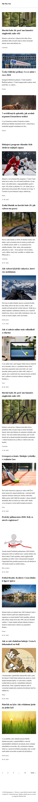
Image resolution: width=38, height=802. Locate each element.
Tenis (3, 383)
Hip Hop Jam (6, 4)
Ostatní (4, 89)
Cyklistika (5, 47)
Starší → (33, 773)
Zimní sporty (5, 320)
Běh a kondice (6, 568)
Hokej (3, 195)
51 (25, 773)
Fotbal (3, 631)
